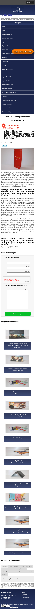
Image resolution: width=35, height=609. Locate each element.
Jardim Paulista (12, 569)
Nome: (28, 261)
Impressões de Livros (7, 80)
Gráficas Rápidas (6, 73)
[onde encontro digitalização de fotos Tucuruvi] (17, 428)
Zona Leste (15, 572)
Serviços (17, 23)
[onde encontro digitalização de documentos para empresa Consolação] (17, 520)
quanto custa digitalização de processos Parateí (17, 415)
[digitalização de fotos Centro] (17, 543)
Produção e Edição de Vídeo (9, 100)
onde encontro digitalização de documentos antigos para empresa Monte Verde (17, 345)
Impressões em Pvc (7, 88)
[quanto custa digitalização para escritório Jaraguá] (17, 359)
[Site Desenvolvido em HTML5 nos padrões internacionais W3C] (14, 607)
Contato (24, 596)
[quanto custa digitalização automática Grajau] (17, 474)
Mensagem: (24, 289)
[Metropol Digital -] (17, 8)
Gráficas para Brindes (7, 69)
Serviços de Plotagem (7, 112)
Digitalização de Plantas (8, 53)
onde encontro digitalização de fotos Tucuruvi (17, 439)
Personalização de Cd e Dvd (9, 92)
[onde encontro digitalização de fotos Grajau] (17, 382)
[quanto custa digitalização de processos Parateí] (17, 405)
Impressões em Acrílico (7, 84)
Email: (28, 266)
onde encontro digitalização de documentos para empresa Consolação (17, 531)
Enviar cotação (17, 314)
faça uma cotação (23, 51)
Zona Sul (4, 574)
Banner (4, 26)
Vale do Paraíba (6, 572)
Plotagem (4, 96)
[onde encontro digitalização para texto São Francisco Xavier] (17, 451)
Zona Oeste (29, 572)
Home (23, 592)
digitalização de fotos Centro (17, 553)
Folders (4, 65)
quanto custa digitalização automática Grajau (17, 485)
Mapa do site (25, 597)
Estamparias (5, 61)
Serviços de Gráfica (6, 108)
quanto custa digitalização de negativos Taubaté (17, 508)
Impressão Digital (6, 77)
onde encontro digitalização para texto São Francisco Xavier (17, 462)
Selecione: (5, 566)
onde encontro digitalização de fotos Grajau (17, 392)
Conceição (16, 566)
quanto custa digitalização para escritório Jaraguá (17, 369)
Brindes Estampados (7, 34)
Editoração (4, 57)
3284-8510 (8, 15)
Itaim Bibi (4, 569)
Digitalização (5, 46)
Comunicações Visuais (7, 38)
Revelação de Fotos (7, 104)
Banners (4, 30)
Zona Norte (22, 572)
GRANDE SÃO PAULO (26, 566)
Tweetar (4, 146)
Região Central (21, 569)
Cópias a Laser (5, 42)
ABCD (10, 566)
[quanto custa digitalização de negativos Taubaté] (17, 497)
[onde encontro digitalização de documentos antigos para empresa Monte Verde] (17, 334)
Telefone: (27, 271)
